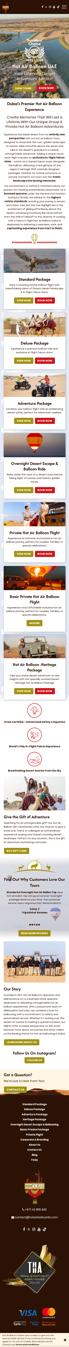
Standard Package (34, 1104)
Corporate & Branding (34, 1139)
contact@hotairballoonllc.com (36, 1217)
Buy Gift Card (17, 851)
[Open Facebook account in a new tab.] (42, 7)
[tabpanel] (30, 903)
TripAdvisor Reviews (30, 912)
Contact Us (15, 1089)
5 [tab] (39, 924)
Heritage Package (34, 1119)
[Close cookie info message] (65, 1340)
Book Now (47, 88)
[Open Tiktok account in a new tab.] (58, 7)
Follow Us (36, 1060)
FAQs (34, 1160)
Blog (34, 1155)
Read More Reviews (36, 933)
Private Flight (34, 1134)
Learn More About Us (22, 1042)
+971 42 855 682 (35, 1210)
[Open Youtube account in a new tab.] (54, 7)
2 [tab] (32, 924)
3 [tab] (34, 924)
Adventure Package (34, 1114)
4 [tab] (37, 924)
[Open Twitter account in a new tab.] (46, 7)
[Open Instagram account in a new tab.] (50, 7)
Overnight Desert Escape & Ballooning (34, 1124)
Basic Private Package (34, 1129)
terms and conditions (27, 1344)
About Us (34, 1144)
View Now (24, 300)
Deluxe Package (34, 1109)
